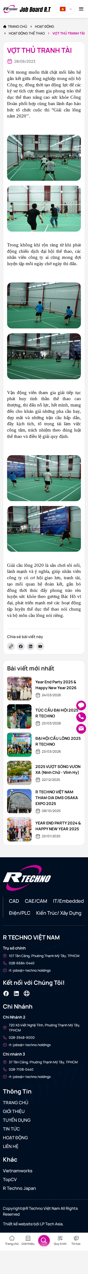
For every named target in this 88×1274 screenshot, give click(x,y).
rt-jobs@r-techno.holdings (30, 970)
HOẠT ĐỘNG (15, 1137)
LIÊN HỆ (10, 1146)
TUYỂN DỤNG (17, 1120)
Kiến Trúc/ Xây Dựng (58, 913)
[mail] (81, 729)
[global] (26, 993)
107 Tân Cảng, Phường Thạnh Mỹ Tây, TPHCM (44, 955)
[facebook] (21, 646)
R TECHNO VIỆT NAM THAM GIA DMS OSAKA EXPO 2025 (56, 797)
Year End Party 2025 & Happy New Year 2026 (56, 684)
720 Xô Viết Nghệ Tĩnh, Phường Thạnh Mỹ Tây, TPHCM (44, 1027)
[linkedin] (30, 646)
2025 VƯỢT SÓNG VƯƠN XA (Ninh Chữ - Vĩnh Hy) (57, 769)
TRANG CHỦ (15, 1102)
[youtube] (40, 646)
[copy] (11, 646)
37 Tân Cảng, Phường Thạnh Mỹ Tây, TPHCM (43, 1062)
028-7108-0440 (21, 1069)
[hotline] (81, 717)
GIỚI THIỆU (14, 1111)
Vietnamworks (18, 1171)
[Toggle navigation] (81, 9)
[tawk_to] (81, 705)
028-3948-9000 (22, 1037)
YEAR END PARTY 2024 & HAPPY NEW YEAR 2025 (58, 825)
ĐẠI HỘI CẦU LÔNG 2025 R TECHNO (58, 741)
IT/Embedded (68, 901)
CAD (14, 901)
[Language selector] (65, 9)
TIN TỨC (11, 1129)
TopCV (10, 1179)
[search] (44, 1241)
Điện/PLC (19, 913)
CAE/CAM (36, 901)
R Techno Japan (19, 1188)
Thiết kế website (18, 1224)
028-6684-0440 (21, 963)
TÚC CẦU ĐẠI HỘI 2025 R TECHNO (56, 713)
